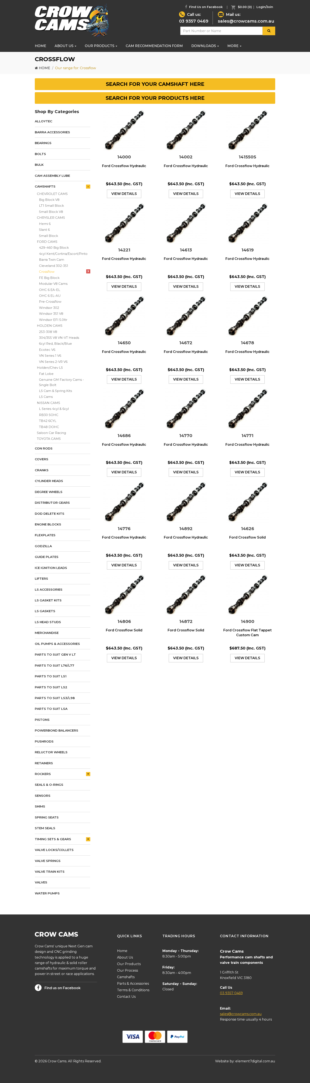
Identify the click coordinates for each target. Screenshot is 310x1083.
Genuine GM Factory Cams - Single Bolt (61, 382)
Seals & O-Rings (49, 785)
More (233, 46)
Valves (41, 882)
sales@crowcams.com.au (246, 21)
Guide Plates (46, 557)
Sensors (42, 796)
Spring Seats (47, 817)
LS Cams (46, 397)
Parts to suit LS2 (51, 687)
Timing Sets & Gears (53, 839)
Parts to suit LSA (51, 709)
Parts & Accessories (133, 984)
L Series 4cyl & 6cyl (54, 409)
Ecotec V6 (47, 350)
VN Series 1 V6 (50, 356)
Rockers (43, 774)
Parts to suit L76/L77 (54, 665)
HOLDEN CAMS (49, 326)
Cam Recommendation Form (154, 46)
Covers (41, 459)
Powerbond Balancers (56, 730)
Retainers (44, 763)
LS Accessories (48, 589)
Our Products (100, 46)
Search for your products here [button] (155, 98)
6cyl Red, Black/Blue (55, 344)
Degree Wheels (48, 492)
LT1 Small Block (51, 206)
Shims (40, 806)
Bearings (43, 143)
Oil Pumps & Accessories (57, 644)
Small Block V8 (51, 212)
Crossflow (46, 272)
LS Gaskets (45, 611)
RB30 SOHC (48, 415)
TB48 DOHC (49, 427)
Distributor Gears (52, 503)
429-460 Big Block (54, 248)
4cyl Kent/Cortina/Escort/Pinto (63, 254)
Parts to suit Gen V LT (55, 654)
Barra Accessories (52, 132)
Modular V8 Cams (53, 284)
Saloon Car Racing (51, 433)
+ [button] (88, 774)
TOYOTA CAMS (49, 439)
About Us (64, 46)
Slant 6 (44, 230)
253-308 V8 (48, 332)
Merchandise (47, 633)
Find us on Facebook (62, 988)
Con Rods (44, 448)
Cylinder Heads (49, 481)
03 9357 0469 (193, 21)
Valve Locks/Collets (54, 850)
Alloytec (43, 121)
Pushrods (44, 741)
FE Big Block (49, 278)
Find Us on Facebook (205, 7)
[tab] (155, 84)
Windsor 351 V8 (51, 314)
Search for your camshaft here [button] (155, 84)
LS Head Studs (48, 622)
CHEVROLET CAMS (52, 194)
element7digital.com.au (255, 1061)
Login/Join (264, 7)
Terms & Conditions (133, 990)
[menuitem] (240, 7)
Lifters (41, 579)
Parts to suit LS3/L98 (55, 698)
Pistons (42, 720)
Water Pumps (47, 893)
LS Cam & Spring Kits (55, 391)
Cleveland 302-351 (53, 266)
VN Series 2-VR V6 (53, 362)
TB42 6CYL (47, 421)
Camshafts (45, 186)
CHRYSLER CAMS (51, 218)
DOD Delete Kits (49, 514)
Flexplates (45, 535)
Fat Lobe (46, 374)
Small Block (48, 236)
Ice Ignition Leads (51, 568)
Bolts (40, 154)
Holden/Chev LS (50, 368)
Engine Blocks (48, 524)
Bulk (39, 165)
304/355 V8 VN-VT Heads (59, 338)
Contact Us (126, 997)
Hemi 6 (45, 224)
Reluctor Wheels (51, 752)
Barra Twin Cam (51, 260)
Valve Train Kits (50, 872)
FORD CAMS (47, 242)
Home (40, 46)
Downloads (204, 46)
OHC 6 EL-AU (50, 296)
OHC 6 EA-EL (49, 290)
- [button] (88, 186)
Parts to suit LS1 (50, 676)
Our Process (127, 970)
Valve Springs (48, 861)
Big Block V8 (49, 200)
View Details (124, 194)
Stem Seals (45, 828)
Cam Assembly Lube (52, 176)
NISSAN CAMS (48, 403)
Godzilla (43, 546)
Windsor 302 (49, 308)
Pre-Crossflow (50, 302)
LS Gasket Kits (48, 600)
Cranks (42, 470)
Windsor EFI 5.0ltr (53, 320)
